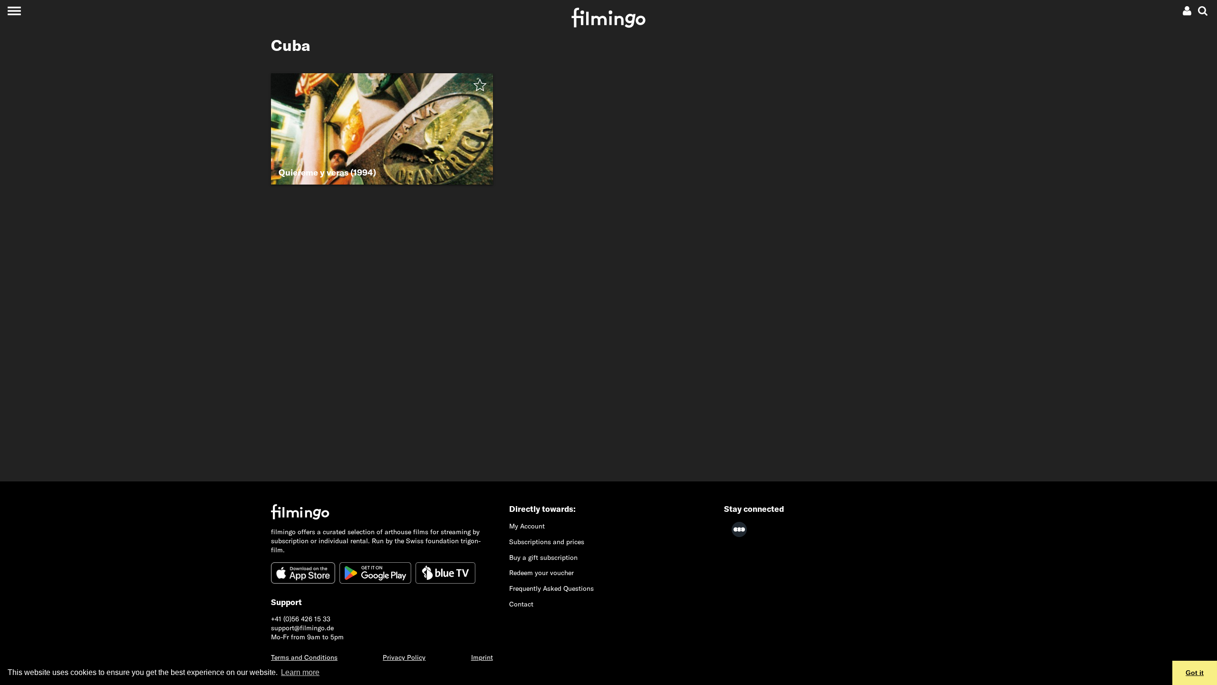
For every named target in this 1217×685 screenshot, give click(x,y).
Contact (521, 604)
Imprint (482, 657)
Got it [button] (1195, 672)
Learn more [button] (300, 672)
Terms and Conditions (304, 657)
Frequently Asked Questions (551, 588)
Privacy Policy (404, 657)
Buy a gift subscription (543, 557)
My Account (527, 526)
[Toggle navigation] (14, 10)
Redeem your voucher (541, 572)
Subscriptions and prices (546, 542)
